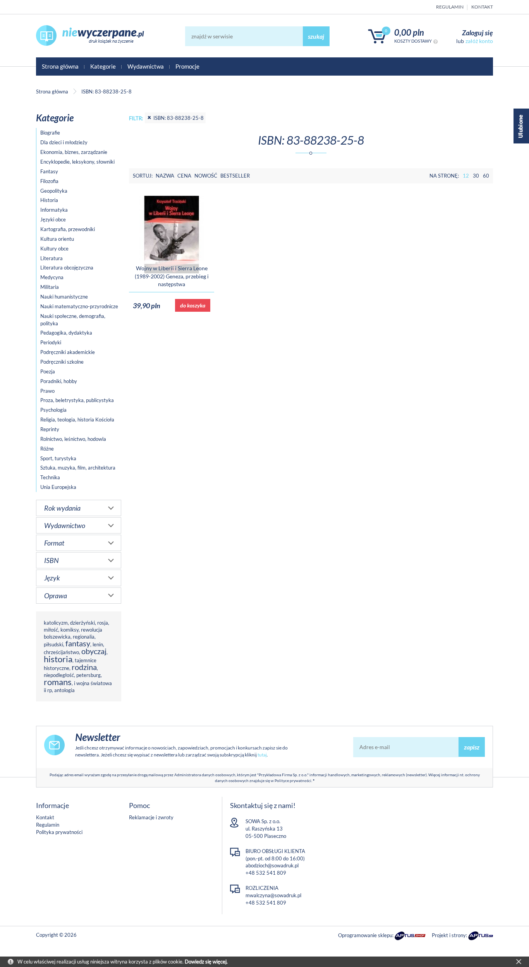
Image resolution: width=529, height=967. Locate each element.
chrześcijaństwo (61, 652)
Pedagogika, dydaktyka (66, 333)
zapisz (471, 747)
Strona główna (60, 66)
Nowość (205, 176)
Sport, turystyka (58, 458)
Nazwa (165, 176)
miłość (51, 630)
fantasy (77, 643)
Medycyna (52, 277)
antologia (64, 690)
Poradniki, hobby (58, 381)
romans (58, 682)
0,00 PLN (409, 32)
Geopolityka (53, 191)
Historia (49, 200)
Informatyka (54, 210)
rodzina (84, 667)
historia (58, 659)
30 (476, 176)
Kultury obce (54, 248)
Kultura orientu (57, 239)
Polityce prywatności (293, 780)
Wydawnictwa (145, 66)
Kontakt (482, 7)
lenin (98, 644)
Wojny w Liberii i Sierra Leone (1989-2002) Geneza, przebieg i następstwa (172, 276)
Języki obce (53, 219)
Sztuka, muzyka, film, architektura (77, 468)
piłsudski (53, 644)
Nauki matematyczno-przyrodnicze (79, 306)
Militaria (49, 287)
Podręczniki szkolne (62, 362)
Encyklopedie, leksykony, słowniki (77, 162)
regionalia (83, 637)
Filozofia (49, 181)
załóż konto (479, 41)
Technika (50, 477)
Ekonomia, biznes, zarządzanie (73, 152)
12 (466, 176)
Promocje (187, 66)
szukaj (316, 36)
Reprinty (49, 429)
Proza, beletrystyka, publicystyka (77, 400)
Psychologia (53, 410)
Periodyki (50, 342)
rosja (102, 623)
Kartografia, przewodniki (67, 229)
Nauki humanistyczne (64, 297)
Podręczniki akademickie (67, 352)
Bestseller (235, 176)
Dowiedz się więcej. (206, 961)
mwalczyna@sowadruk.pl (273, 895)
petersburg (88, 675)
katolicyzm (56, 623)
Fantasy (49, 171)
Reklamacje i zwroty (151, 817)
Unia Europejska (58, 487)
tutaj (262, 755)
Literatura (51, 258)
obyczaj (93, 651)
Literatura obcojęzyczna (66, 267)
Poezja (47, 371)
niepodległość (59, 675)
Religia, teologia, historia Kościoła (77, 419)
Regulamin (450, 7)
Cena (184, 176)
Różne (47, 449)
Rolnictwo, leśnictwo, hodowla (73, 439)
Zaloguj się (477, 32)
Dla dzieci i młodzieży (64, 142)
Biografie (50, 133)
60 (486, 176)
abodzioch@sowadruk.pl (272, 865)
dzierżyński (82, 623)
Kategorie (103, 66)
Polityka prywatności (59, 832)
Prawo (47, 391)
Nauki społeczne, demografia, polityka (72, 319)
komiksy (69, 630)
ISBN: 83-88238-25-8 (178, 118)
